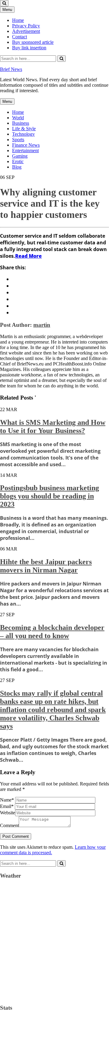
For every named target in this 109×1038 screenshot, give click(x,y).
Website (7, 812)
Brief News (11, 69)
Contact (19, 36)
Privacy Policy (26, 25)
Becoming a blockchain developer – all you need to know (52, 632)
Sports (18, 139)
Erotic (18, 161)
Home (18, 20)
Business (20, 123)
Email (7, 806)
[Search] (61, 58)
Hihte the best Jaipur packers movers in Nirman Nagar (46, 566)
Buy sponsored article (33, 42)
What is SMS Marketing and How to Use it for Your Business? (52, 426)
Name (7, 799)
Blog (16, 167)
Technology (23, 134)
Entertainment (25, 150)
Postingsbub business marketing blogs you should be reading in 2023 (49, 496)
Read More (28, 256)
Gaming (20, 156)
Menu (7, 9)
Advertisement (26, 31)
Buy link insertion (29, 47)
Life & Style (24, 128)
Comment (9, 825)
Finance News (26, 145)
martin (41, 325)
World (18, 117)
